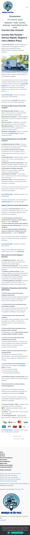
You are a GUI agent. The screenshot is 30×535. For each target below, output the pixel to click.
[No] (28, 530)
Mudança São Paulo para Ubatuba (9, 477)
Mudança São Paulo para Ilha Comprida (10, 473)
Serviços (2, 456)
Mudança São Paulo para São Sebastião (10, 479)
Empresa (2, 454)
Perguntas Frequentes (6, 467)
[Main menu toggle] (26, 7)
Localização (3, 520)
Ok (8, 532)
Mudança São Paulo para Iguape (8, 475)
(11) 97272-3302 (15, 20)
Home (1, 452)
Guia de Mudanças (5, 461)
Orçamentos (3, 459)
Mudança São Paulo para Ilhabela (8, 481)
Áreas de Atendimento (6, 457)
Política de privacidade (6, 465)
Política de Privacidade (17, 532)
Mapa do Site (3, 463)
